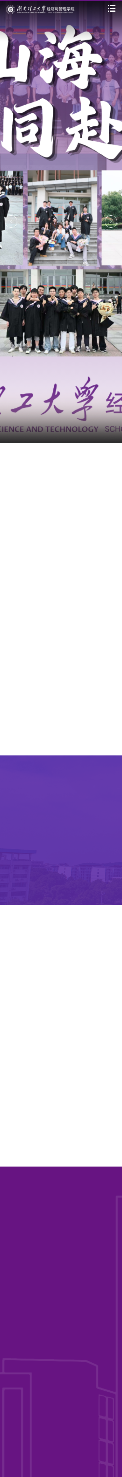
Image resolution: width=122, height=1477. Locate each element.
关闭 (114, 1445)
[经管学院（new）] (40, 9)
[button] (11, 221)
